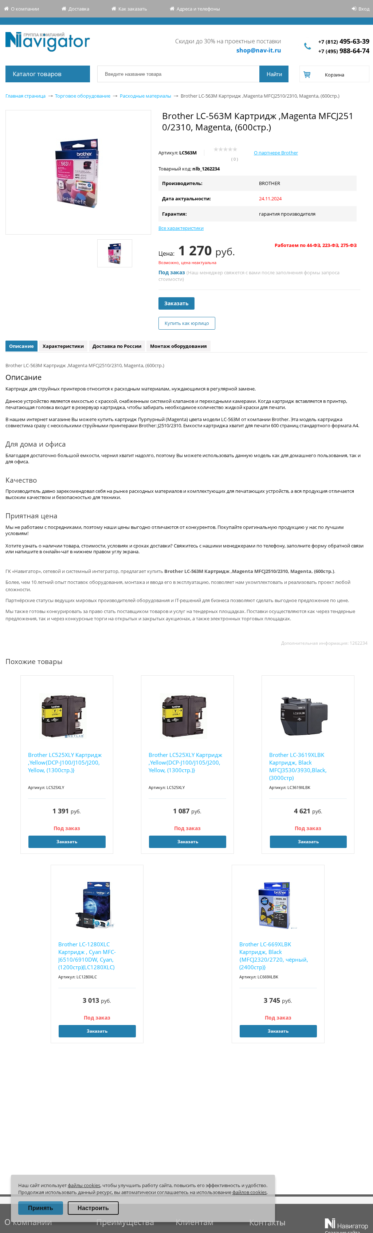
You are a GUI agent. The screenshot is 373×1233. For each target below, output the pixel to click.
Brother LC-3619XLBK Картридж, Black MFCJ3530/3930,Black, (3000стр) (298, 766)
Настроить (93, 1208)
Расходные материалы (145, 96)
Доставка (78, 8)
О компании (25, 8)
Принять (40, 1208)
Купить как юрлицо (187, 323)
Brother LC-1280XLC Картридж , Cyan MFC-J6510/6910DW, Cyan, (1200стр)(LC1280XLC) (87, 956)
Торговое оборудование (82, 96)
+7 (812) (343, 41)
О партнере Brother (276, 152)
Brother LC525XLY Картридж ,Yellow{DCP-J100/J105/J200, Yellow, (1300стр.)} (65, 762)
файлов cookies (249, 1192)
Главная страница (25, 96)
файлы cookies (84, 1185)
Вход (363, 8)
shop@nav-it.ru (258, 50)
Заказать (176, 303)
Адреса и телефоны (198, 8)
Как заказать (132, 8)
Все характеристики (181, 228)
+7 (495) (343, 51)
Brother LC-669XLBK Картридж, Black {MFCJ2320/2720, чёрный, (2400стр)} (273, 956)
